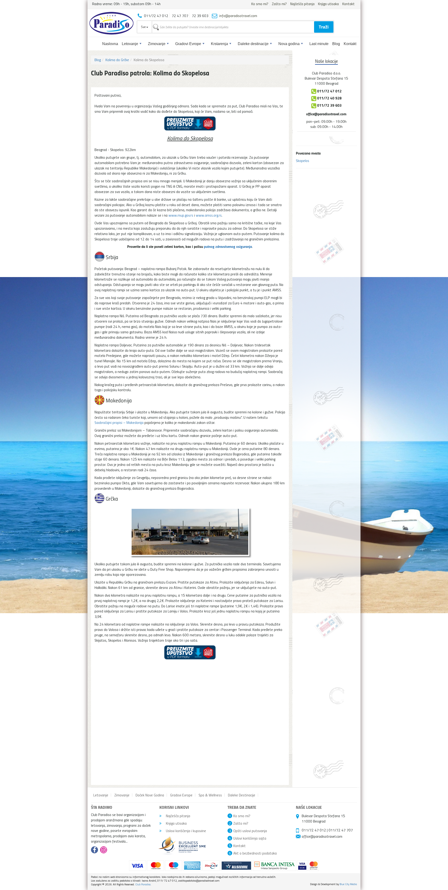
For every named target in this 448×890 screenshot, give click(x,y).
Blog (336, 44)
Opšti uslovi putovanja (250, 830)
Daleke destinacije (253, 44)
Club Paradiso (142, 884)
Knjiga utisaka (328, 3)
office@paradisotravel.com (326, 113)
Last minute (319, 44)
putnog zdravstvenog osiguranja (228, 246)
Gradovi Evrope (188, 44)
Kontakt (348, 3)
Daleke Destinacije (241, 795)
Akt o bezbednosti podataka (255, 853)
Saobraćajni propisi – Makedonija (119, 422)
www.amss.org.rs (209, 215)
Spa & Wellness (210, 795)
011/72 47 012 (314, 830)
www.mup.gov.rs (180, 215)
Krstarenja (219, 44)
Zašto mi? (279, 3)
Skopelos (302, 160)
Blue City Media (348, 884)
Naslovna (110, 44)
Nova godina (289, 44)
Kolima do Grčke (117, 59)
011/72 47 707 (341, 830)
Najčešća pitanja (302, 3)
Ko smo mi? (259, 3)
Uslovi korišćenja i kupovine (185, 830)
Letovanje (130, 44)
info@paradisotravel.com (238, 15)
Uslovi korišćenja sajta (249, 838)
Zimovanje (156, 44)
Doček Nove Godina (150, 795)
